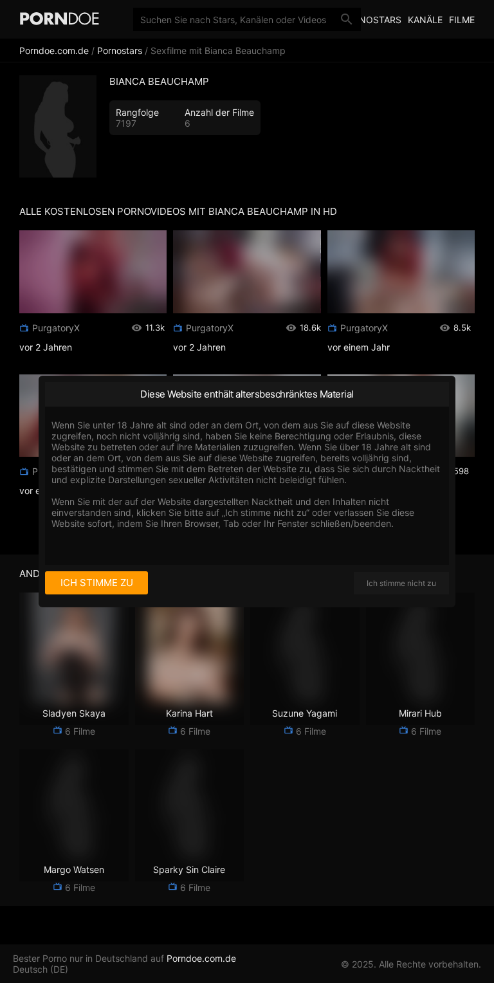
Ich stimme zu (96, 582)
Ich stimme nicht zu (401, 583)
